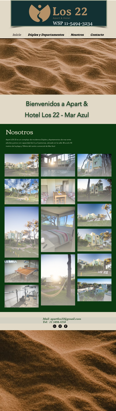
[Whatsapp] (54, 326)
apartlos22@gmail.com (66, 318)
